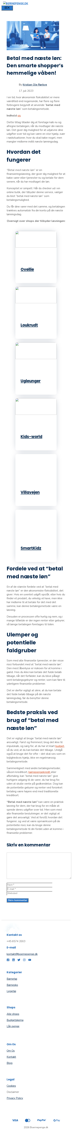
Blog (9, 1063)
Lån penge (13, 1026)
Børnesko (12, 985)
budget (59, 746)
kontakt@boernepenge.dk (22, 954)
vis (19, 116)
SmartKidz (31, 548)
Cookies (11, 1086)
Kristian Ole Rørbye (35, 84)
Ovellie (27, 269)
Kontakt (11, 1057)
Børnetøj (12, 979)
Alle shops (13, 1014)
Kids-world (31, 436)
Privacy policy (15, 1098)
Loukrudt (29, 325)
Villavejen (30, 492)
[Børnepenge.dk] (15, 3)
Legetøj (11, 991)
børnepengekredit (39, 772)
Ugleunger (31, 381)
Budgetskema (15, 1020)
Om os (11, 1050)
